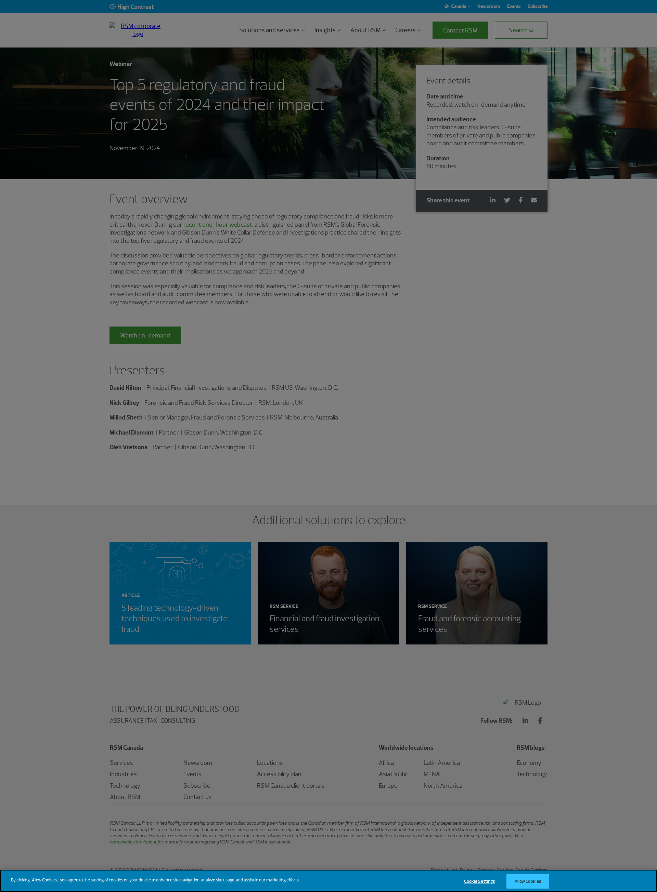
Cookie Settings (479, 881)
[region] (328, 881)
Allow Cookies (528, 881)
